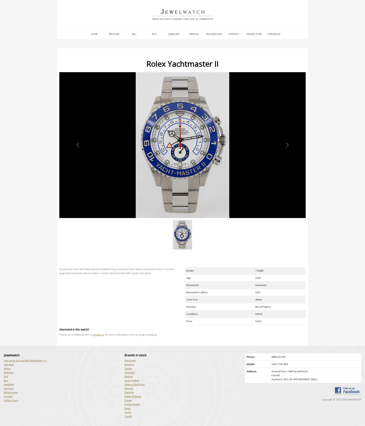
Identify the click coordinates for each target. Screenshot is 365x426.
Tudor (128, 412)
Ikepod (129, 376)
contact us (98, 334)
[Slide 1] (182, 220)
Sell (134, 34)
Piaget (128, 400)
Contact (234, 34)
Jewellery (174, 34)
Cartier (128, 368)
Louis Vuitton (132, 380)
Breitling (129, 364)
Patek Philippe (133, 396)
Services (194, 34)
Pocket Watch (132, 404)
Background (214, 34)
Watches (114, 34)
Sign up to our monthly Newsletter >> (25, 360)
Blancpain (130, 360)
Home (94, 34)
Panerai (129, 392)
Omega (129, 388)
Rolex (128, 408)
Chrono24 (273, 34)
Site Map (9, 364)
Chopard (130, 372)
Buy (154, 34)
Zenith (128, 416)
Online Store (254, 34)
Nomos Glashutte (135, 384)
